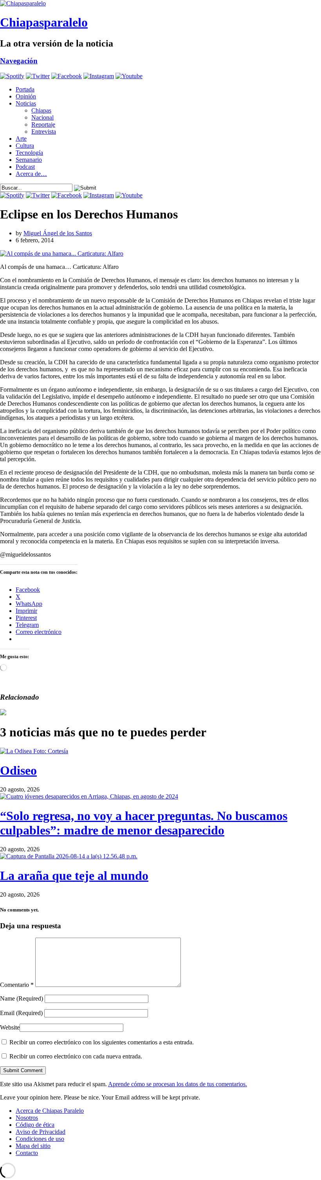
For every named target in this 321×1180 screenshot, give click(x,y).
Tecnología (29, 152)
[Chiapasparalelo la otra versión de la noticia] (160, 3)
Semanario (29, 159)
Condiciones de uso (40, 1138)
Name (21, 998)
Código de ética (35, 1124)
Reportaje (43, 124)
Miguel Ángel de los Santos (57, 233)
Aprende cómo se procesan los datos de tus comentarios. (177, 1084)
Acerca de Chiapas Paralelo (50, 1110)
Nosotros (27, 1117)
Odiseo (18, 770)
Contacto (27, 1153)
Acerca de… (31, 173)
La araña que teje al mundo (74, 875)
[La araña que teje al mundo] (68, 856)
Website (10, 1027)
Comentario (17, 984)
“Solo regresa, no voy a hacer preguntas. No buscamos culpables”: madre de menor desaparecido (143, 823)
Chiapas (41, 110)
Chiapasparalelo (44, 22)
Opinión (26, 96)
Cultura (25, 145)
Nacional (42, 117)
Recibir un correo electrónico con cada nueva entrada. (75, 1056)
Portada (25, 89)
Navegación (19, 61)
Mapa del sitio (33, 1145)
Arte (21, 138)
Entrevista (43, 131)
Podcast (25, 166)
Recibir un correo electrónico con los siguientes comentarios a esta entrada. (101, 1042)
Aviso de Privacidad (40, 1131)
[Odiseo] (34, 751)
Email (21, 1013)
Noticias (26, 103)
